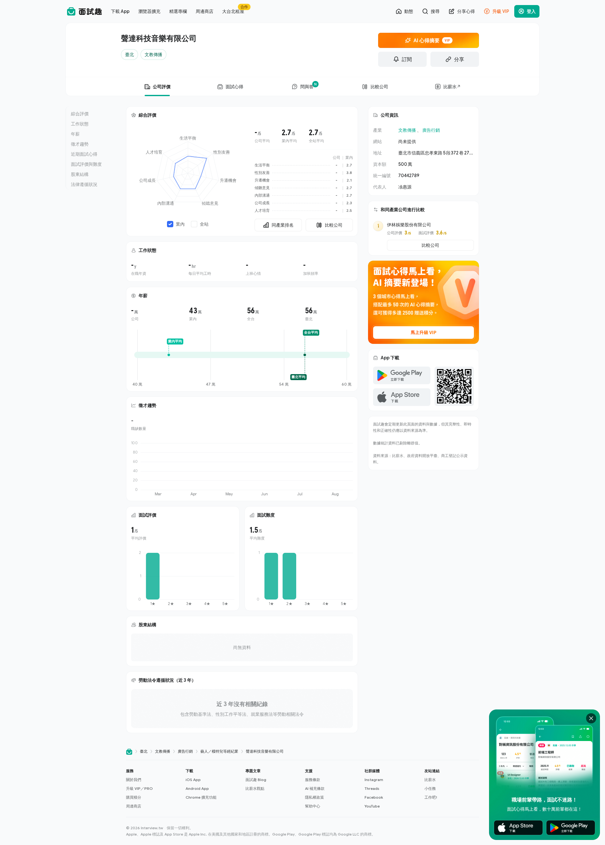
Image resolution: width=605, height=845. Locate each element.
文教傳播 (407, 130)
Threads (372, 788)
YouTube (372, 806)
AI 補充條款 (315, 788)
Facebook (374, 797)
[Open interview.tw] (129, 751)
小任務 (430, 788)
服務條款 (312, 779)
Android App (197, 788)
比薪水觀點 (254, 788)
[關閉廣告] (591, 718)
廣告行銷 (431, 130)
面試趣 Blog (255, 779)
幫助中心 (312, 806)
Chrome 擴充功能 (201, 797)
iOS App (193, 779)
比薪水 (430, 779)
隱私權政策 (314, 797)
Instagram (374, 779)
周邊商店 (133, 806)
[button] (153, 788)
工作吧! (430, 797)
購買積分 (133, 797)
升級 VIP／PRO (139, 788)
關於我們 (133, 779)
